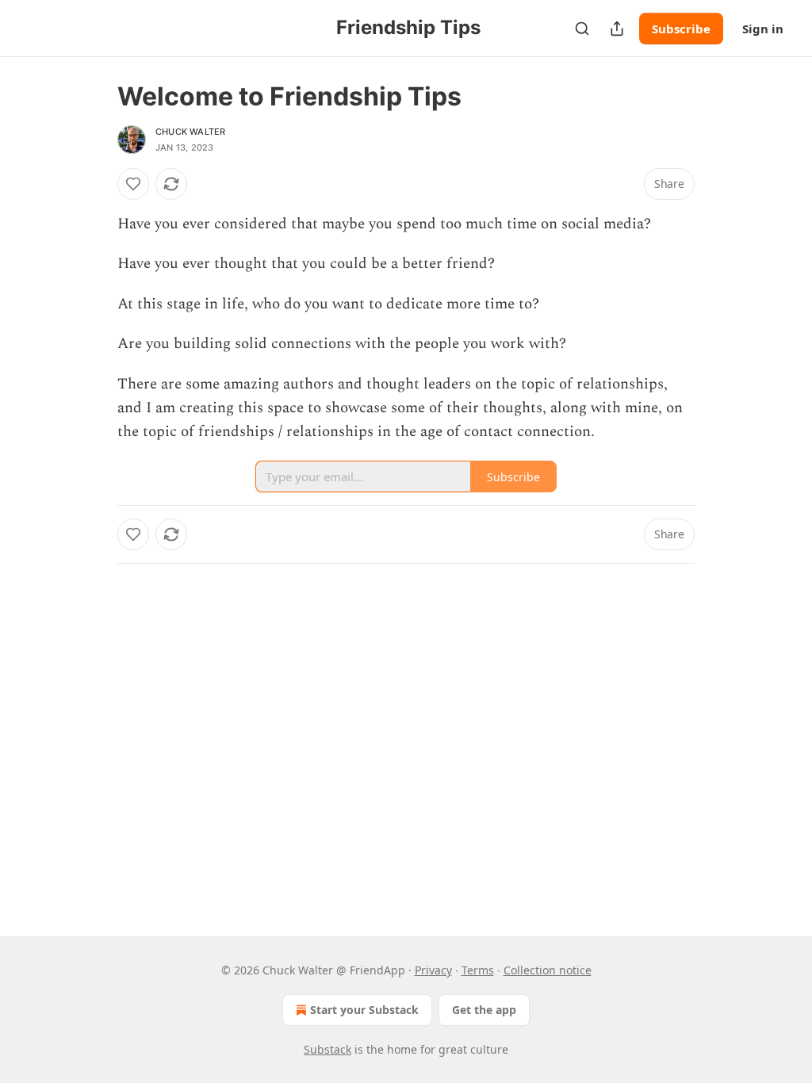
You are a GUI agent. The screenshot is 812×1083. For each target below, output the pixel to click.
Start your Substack (364, 1009)
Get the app (484, 1009)
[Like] (133, 184)
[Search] (582, 28)
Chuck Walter (190, 131)
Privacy (433, 970)
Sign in (762, 28)
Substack (327, 1049)
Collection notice (548, 970)
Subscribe (681, 28)
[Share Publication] (617, 28)
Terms (478, 970)
